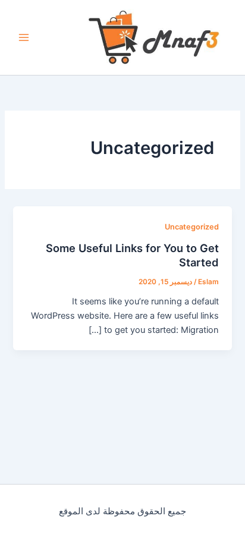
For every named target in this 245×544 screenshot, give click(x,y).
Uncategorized (192, 226)
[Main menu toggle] (24, 37)
